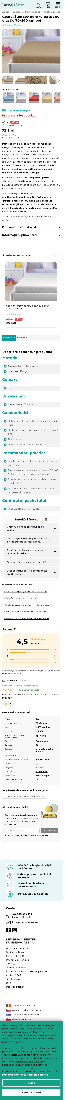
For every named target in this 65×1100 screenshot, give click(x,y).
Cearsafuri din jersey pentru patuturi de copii (25, 591)
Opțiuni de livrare (15, 952)
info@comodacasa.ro (25, 922)
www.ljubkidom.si (21, 1019)
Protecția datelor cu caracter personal (25, 1074)
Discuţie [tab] (22, 337)
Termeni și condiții (16, 967)
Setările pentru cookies (28, 1061)
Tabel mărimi (13, 979)
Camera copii (43, 605)
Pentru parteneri (15, 986)
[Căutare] (39, 4)
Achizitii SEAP (13, 975)
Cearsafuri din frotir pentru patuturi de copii (25, 612)
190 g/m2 (40, 731)
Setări (31, 1083)
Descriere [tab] (9, 337)
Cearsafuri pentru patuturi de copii (20, 598)
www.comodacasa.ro (23, 1005)
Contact (10, 963)
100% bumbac (43, 727)
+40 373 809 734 (22, 914)
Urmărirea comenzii (17, 948)
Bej (37, 719)
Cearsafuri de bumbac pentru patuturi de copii (26, 618)
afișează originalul (32, 686)
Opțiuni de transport (18, 110)
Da (37, 745)
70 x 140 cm (42, 771)
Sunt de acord (31, 1092)
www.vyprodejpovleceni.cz (26, 1010)
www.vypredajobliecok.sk (26, 1014)
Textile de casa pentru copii (17, 605)
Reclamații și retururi (17, 960)
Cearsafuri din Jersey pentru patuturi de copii (24, 796)
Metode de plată (15, 956)
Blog (8, 983)
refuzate (31, 1068)
